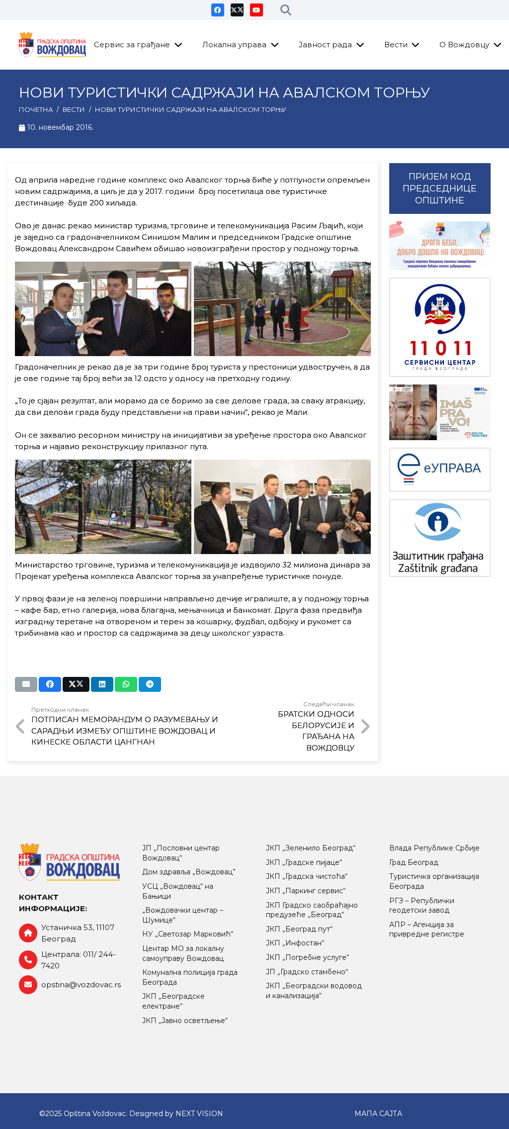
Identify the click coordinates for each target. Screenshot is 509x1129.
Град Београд (413, 862)
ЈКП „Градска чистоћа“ (306, 876)
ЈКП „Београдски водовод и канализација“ (314, 990)
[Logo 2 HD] (440, 538)
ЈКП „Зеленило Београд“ (310, 848)
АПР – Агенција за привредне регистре (426, 929)
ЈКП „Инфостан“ (295, 943)
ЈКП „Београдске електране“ (173, 1001)
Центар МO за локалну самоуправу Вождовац (183, 953)
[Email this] (26, 684)
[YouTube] (256, 9)
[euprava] (440, 470)
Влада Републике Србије (434, 848)
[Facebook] (217, 9)
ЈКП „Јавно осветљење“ (185, 1020)
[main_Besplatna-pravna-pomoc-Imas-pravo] (440, 412)
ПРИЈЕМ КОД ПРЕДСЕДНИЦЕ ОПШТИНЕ (440, 188)
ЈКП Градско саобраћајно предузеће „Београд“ (312, 910)
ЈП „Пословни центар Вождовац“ (181, 853)
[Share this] (50, 684)
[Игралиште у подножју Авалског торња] (282, 309)
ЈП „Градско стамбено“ (307, 971)
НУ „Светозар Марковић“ (187, 934)
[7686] (440, 245)
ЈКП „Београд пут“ (299, 929)
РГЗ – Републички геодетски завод (421, 905)
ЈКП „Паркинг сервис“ (305, 890)
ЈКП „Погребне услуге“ (307, 957)
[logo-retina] (52, 44)
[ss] (440, 327)
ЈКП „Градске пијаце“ (304, 862)
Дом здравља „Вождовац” (189, 871)
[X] (237, 9)
